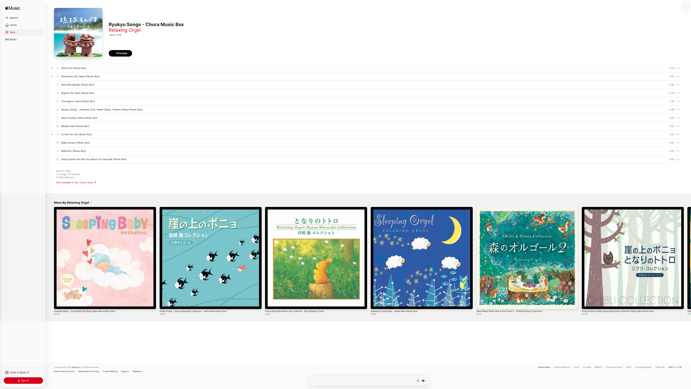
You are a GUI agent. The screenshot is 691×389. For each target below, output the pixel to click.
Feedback (137, 371)
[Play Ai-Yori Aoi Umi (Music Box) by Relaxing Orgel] (57, 134)
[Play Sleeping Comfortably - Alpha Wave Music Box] (375, 304)
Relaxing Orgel (125, 30)
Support (125, 371)
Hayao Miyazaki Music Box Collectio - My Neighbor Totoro (297, 208)
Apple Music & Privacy (88, 371)
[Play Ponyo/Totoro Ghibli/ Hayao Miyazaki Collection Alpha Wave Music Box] (586, 304)
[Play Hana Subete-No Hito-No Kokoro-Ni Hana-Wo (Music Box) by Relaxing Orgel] (57, 159)
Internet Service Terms (64, 371)
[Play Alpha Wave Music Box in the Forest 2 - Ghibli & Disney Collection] (481, 304)
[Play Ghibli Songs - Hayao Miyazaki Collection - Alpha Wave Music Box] (164, 304)
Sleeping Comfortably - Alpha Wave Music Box (397, 208)
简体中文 (599, 367)
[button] (23, 18)
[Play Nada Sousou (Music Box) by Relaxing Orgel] (57, 142)
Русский (587, 367)
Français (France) (614, 367)
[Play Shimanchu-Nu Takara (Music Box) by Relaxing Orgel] (57, 76)
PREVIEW (670, 68)
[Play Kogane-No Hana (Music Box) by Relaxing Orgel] (57, 93)
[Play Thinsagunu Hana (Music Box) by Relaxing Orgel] (57, 101)
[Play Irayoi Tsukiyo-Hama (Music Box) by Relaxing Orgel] (57, 118)
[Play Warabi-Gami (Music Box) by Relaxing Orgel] (57, 126)
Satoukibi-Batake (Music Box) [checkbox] (77, 84)
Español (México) (562, 367)
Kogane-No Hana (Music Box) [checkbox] (77, 92)
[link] (73, 203)
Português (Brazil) (643, 367)
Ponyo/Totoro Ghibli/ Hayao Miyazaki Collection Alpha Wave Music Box (621, 208)
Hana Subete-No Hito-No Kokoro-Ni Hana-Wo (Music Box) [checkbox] (94, 159)
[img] (12, 8)
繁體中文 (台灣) (675, 367)
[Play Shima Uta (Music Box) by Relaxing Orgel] (57, 68)
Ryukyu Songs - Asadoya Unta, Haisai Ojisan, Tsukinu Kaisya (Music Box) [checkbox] (102, 109)
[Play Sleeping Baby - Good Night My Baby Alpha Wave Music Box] (58, 304)
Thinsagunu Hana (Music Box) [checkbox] (78, 101)
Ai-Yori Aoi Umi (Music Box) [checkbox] (76, 134)
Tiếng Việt (660, 367)
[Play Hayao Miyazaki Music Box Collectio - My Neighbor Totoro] (269, 304)
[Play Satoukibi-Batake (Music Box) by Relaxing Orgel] (57, 84)
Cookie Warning (110, 371)
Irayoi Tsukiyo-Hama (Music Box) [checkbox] (79, 117)
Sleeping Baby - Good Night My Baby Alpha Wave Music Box (87, 208)
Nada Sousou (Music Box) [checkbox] (75, 142)
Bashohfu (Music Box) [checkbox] (73, 150)
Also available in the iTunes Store (74, 182)
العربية (576, 367)
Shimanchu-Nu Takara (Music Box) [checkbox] (80, 76)
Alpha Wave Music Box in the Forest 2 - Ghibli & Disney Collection (513, 208)
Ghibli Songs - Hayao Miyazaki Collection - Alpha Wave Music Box (196, 208)
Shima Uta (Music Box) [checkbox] (74, 68)
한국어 (628, 367)
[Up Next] (418, 380)
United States (544, 367)
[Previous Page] (50, 258)
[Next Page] (687, 258)
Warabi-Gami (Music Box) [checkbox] (75, 126)
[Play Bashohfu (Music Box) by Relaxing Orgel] (57, 151)
